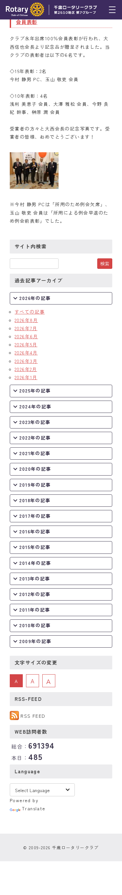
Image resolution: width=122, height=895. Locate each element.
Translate (34, 808)
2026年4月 (26, 352)
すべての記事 (30, 311)
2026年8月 (26, 320)
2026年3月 (26, 361)
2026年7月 (26, 328)
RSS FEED (32, 716)
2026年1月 (26, 377)
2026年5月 (26, 344)
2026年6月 (26, 336)
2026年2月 (26, 369)
